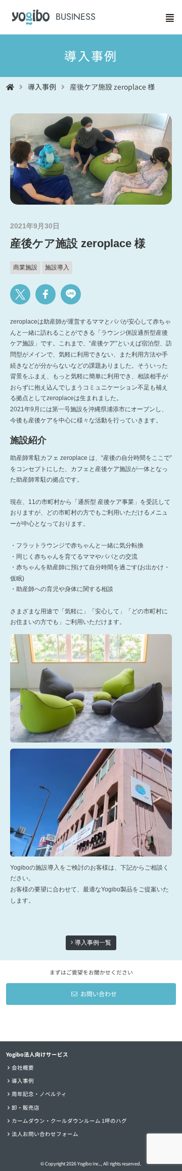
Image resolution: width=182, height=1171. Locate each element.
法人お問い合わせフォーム (45, 1134)
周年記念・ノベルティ (39, 1094)
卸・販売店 (25, 1107)
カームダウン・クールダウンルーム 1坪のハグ (69, 1120)
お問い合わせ (98, 993)
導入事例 (23, 1080)
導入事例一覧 (92, 942)
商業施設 (25, 267)
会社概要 (23, 1067)
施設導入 (57, 267)
